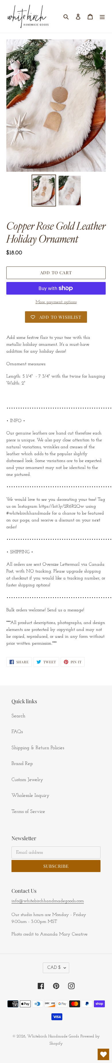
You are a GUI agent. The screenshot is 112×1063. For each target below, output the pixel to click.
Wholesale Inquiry (30, 795)
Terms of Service (28, 811)
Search (18, 716)
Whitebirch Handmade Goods (53, 1036)
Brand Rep (22, 763)
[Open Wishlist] (103, 1054)
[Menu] (102, 16)
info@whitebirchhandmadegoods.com (47, 901)
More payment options (56, 302)
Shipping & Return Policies (37, 747)
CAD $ (54, 967)
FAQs (17, 731)
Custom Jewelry (27, 779)
